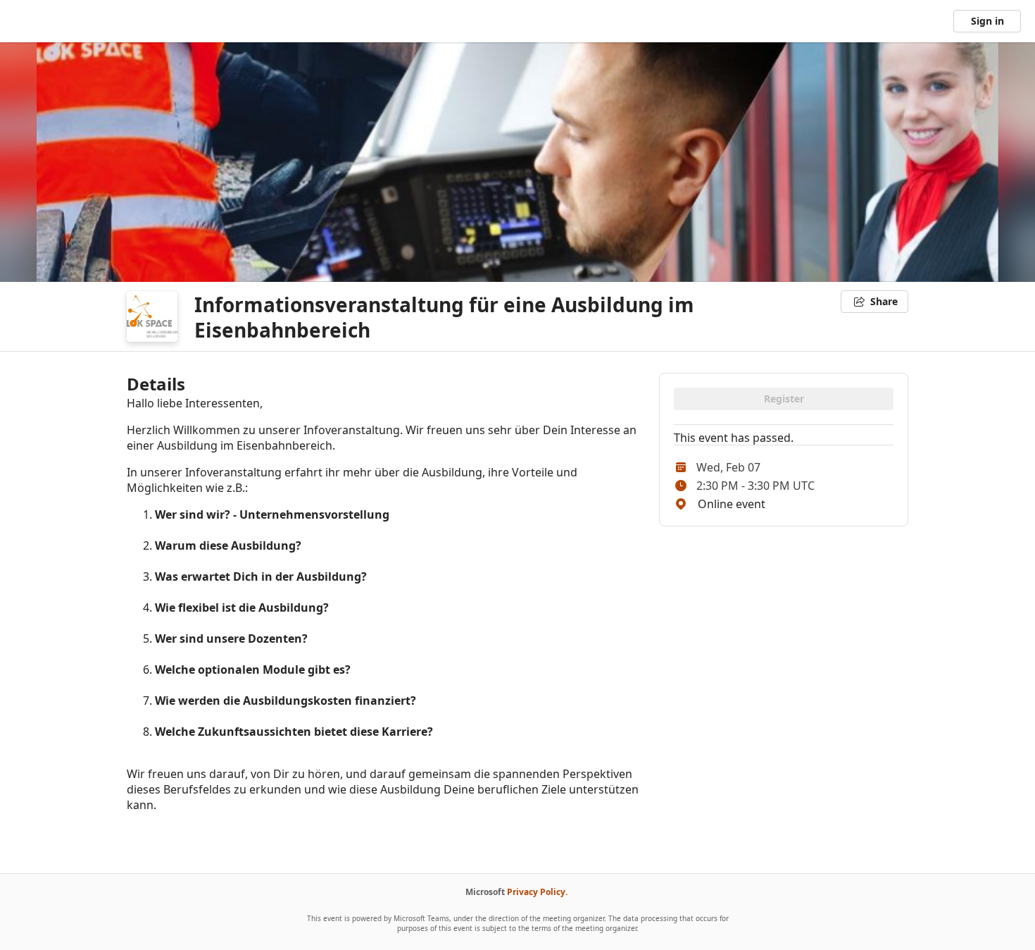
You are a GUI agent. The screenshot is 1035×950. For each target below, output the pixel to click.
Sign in (987, 20)
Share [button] (884, 301)
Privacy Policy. (537, 892)
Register (784, 398)
